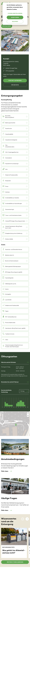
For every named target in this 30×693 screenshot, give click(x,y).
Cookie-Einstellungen (15, 13)
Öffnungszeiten (10, 71)
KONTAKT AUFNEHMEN (15, 80)
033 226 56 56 (15, 84)
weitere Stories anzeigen (15, 562)
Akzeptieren (15, 17)
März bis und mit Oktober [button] (8, 362)
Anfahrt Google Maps (11, 68)
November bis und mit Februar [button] (10, 382)
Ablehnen (15, 21)
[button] (16, 425)
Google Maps (6, 26)
